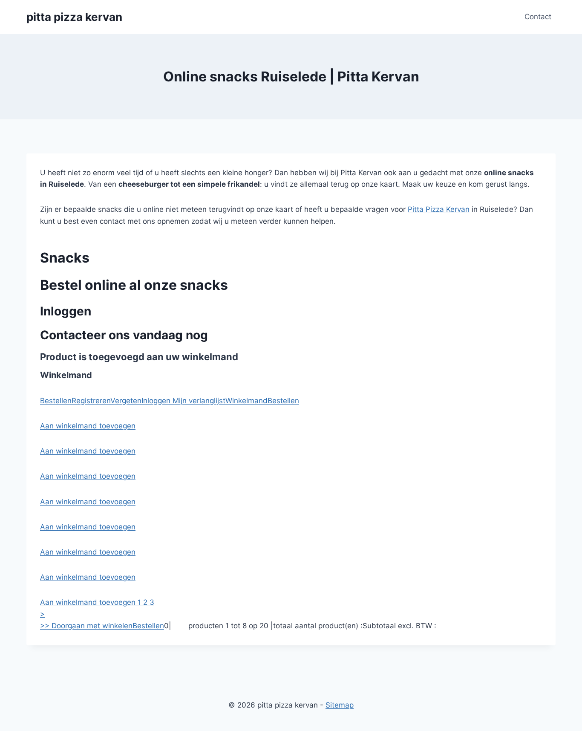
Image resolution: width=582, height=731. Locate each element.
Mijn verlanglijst (197, 400)
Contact (537, 16)
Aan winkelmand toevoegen (87, 426)
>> (46, 625)
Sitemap (340, 705)
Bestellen (56, 400)
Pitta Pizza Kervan (439, 209)
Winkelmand (246, 400)
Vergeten (125, 400)
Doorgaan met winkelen (92, 625)
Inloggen (155, 400)
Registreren (91, 400)
